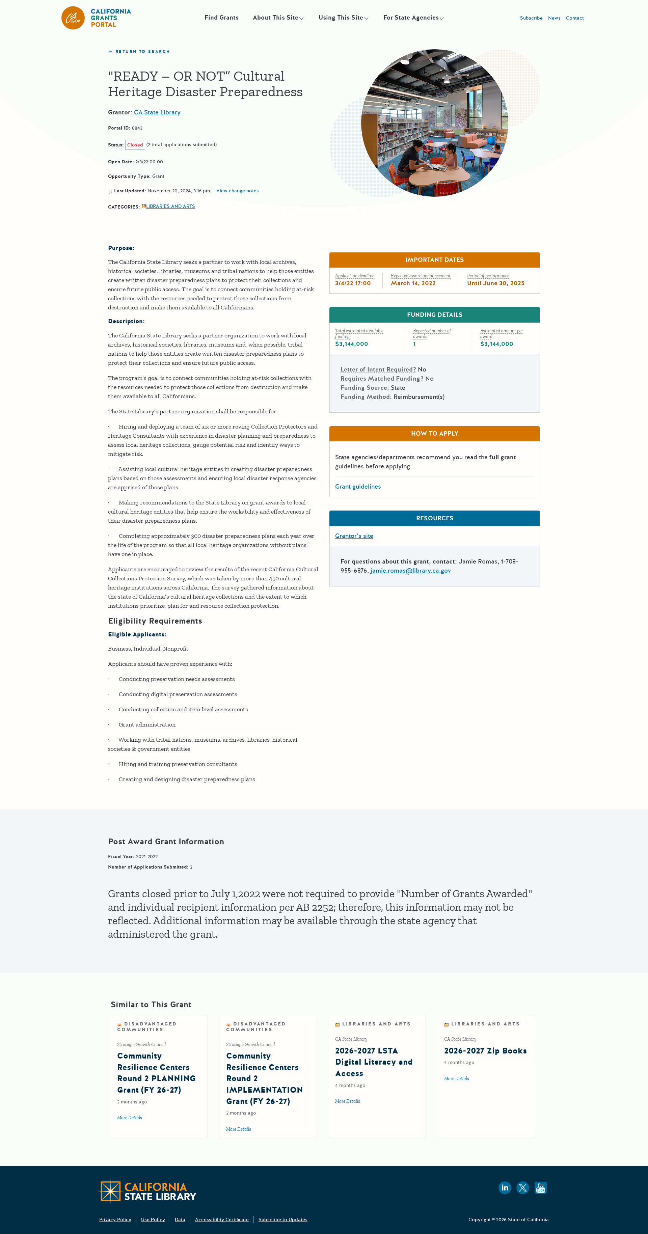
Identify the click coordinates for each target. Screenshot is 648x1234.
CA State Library (157, 112)
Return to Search (142, 52)
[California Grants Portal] (96, 18)
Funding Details (435, 315)
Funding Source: (365, 388)
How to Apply (434, 434)
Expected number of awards (432, 333)
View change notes (237, 191)
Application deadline (354, 276)
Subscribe (531, 18)
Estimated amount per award (501, 333)
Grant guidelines (358, 487)
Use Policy (153, 1219)
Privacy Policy (115, 1219)
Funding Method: (366, 397)
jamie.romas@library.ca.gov (411, 571)
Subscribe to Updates (283, 1219)
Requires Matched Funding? (382, 379)
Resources (435, 518)
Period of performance (488, 276)
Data (180, 1219)
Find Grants (222, 17)
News (554, 18)
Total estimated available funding (359, 333)
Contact (575, 18)
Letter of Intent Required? (378, 369)
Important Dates (434, 260)
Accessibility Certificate (222, 1219)
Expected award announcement (421, 276)
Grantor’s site (354, 536)
